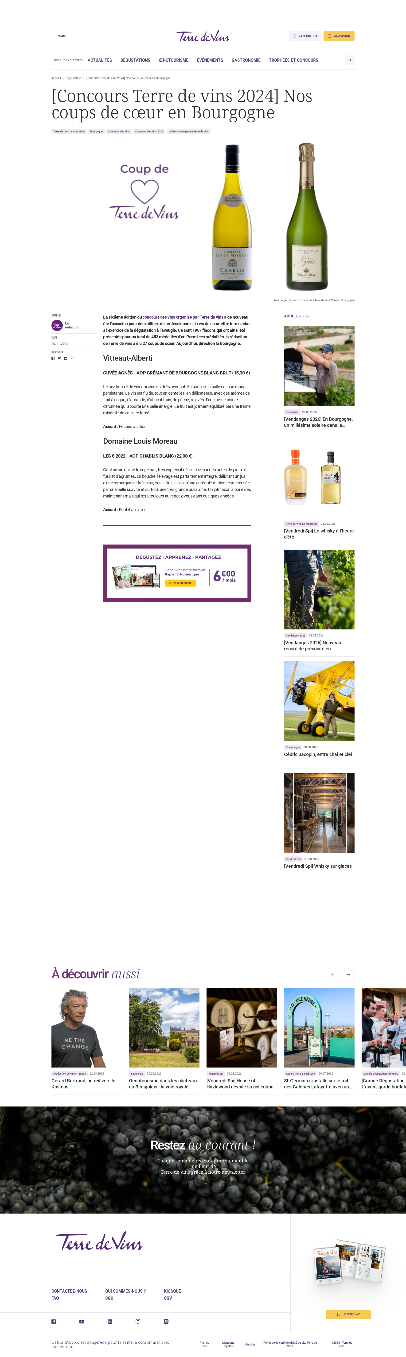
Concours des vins (119, 131)
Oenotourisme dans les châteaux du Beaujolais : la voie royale (163, 1084)
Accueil (56, 78)
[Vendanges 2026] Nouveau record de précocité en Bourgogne (312, 646)
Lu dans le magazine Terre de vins (189, 131)
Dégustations (135, 60)
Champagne (293, 747)
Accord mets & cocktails (300, 1073)
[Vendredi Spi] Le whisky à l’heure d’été (319, 534)
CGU (109, 1298)
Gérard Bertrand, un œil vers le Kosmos (83, 1084)
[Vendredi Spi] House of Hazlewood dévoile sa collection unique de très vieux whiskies (240, 1084)
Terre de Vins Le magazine (69, 131)
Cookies (250, 1344)
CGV (168, 1298)
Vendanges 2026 (295, 635)
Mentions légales (228, 1344)
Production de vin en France (69, 1073)
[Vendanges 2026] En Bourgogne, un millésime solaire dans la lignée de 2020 (318, 422)
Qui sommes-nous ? (125, 1291)
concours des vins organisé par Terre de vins (183, 317)
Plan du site (204, 1344)
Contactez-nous (69, 1291)
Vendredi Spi (293, 859)
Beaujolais (137, 1073)
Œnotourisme (173, 60)
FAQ (55, 1298)
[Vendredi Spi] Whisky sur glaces (318, 866)
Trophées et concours (293, 60)
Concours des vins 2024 (149, 131)
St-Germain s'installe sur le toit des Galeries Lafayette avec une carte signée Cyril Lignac (317, 1084)
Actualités (100, 60)
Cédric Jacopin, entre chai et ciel (318, 754)
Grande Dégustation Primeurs (380, 1073)
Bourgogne (96, 131)
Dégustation (74, 78)
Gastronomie (246, 60)
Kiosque (172, 1291)
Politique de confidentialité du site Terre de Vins (290, 1344)
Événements (210, 60)
